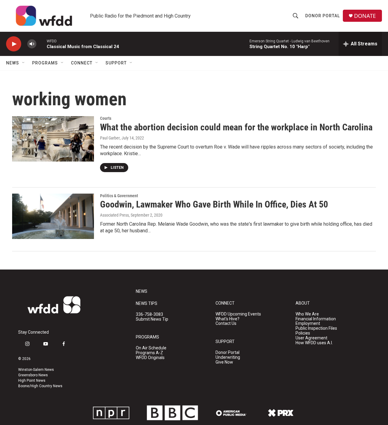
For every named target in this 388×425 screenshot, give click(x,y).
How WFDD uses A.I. (314, 343)
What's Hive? (227, 319)
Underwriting (228, 357)
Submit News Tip (152, 319)
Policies (303, 333)
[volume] (32, 44)
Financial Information (316, 319)
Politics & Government (119, 195)
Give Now (224, 362)
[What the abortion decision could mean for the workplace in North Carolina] (53, 139)
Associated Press (114, 215)
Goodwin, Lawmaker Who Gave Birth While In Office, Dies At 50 (214, 204)
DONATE (365, 16)
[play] (13, 44)
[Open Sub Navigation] (23, 62)
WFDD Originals (150, 357)
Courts (105, 118)
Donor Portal (322, 15)
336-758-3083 (149, 314)
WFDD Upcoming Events (238, 314)
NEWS (141, 291)
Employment (308, 323)
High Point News (31, 380)
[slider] (41, 44)
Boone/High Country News (40, 386)
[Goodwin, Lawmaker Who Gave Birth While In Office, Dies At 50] (53, 216)
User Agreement (311, 338)
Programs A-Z (149, 353)
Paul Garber (110, 138)
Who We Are (307, 314)
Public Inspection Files (316, 328)
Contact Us (226, 323)
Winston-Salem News (36, 370)
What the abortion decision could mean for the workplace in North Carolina (236, 127)
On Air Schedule (151, 348)
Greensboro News (33, 375)
